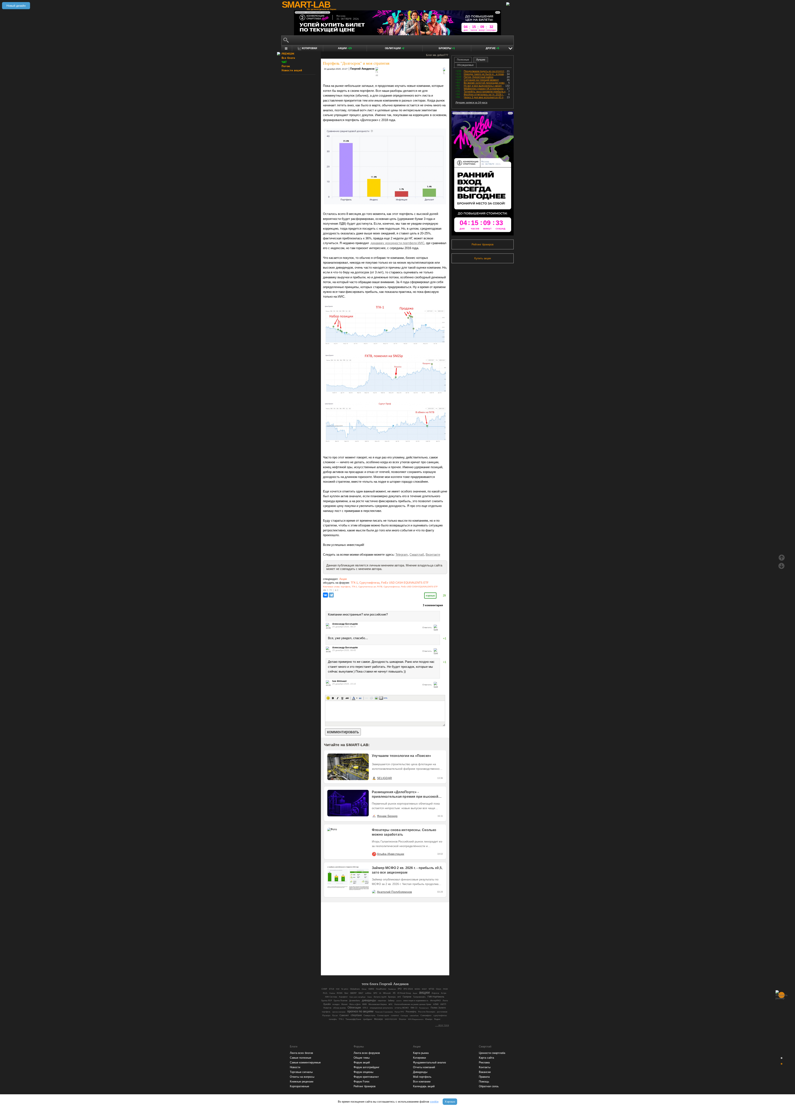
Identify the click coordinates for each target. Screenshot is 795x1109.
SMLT (360, 993)
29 (444, 595)
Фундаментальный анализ (429, 1062)
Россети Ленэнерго (426, 1012)
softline (368, 993)
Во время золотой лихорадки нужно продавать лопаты (486, 82)
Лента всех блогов (301, 1052)
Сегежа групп (383, 1015)
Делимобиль (354, 1001)
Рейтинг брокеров (483, 244)
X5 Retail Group (404, 993)
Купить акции (482, 258)
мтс (391, 1004)
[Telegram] (331, 595)
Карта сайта (486, 1057)
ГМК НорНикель (436, 996)
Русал (335, 1015)
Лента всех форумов (367, 1052)
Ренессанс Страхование (384, 1012)
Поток (286, 66)
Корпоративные (299, 1086)
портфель (346, 586)
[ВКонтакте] (325, 595)
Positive (332, 993)
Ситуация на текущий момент (481, 80)
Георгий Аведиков (362, 68)
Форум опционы (363, 1072)
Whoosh (387, 993)
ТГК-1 (354, 582)
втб (399, 997)
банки (369, 997)
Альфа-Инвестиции (390, 854)
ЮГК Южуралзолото (415, 1019)
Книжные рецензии (301, 1081)
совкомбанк (414, 1016)
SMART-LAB (306, 4)
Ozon (438, 989)
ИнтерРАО (435, 1000)
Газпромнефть (419, 997)
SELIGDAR (384, 778)
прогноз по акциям (360, 1011)
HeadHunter (381, 989)
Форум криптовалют (366, 1076)
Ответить (427, 627)
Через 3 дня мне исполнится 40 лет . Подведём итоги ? (485, 97)
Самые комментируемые (305, 1062)
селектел (395, 1015)
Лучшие (480, 59)
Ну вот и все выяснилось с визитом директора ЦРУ (484, 85)
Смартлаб (417, 554)
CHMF (324, 989)
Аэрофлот (343, 997)
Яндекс (437, 1019)
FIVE (338, 989)
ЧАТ (284, 62)
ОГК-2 (365, 1008)
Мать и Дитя (354, 1004)
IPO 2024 (408, 989)
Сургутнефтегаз (369, 582)
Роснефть (411, 1011)
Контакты (484, 1067)
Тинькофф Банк (353, 1019)
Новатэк (327, 1008)
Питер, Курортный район (478, 77)
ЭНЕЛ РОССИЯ (391, 1019)
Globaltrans (355, 989)
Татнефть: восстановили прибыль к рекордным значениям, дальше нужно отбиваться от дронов (486, 91)
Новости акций (292, 70)
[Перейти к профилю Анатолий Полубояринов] (374, 892)
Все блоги (288, 58)
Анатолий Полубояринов (394, 891)
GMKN (371, 989)
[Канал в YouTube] (406, 961)
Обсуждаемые (465, 65)
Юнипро (428, 1019)
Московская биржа (378, 1004)
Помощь (484, 1081)
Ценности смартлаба (492, 1052)
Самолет (344, 1015)
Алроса (435, 993)
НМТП (443, 1004)
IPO (400, 989)
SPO (375, 993)
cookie (434, 1101)
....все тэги (442, 1025)
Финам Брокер (387, 816)
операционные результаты (381, 1008)
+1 (444, 638)
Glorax (364, 989)
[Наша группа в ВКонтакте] (392, 961)
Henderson (392, 989)
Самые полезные (300, 1057)
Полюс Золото (438, 1007)
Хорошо (450, 1101)
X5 (394, 993)
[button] (328, 698)
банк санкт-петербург (357, 997)
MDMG (417, 989)
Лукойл (327, 1004)
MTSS (431, 989)
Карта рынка (421, 1052)
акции (424, 992)
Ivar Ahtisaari (339, 681)
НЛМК (435, 1004)
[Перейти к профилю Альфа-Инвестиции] (374, 854)
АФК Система (331, 997)
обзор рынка (339, 1008)
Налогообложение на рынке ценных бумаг (412, 1004)
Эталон (402, 1019)
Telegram (401, 554)
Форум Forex (362, 1081)
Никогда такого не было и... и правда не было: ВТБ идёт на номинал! (485, 74)
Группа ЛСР (326, 1001)
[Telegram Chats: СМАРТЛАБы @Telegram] (364, 961)
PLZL (325, 993)
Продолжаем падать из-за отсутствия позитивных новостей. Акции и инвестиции (485, 71)
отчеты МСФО (402, 1008)
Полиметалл (424, 1008)
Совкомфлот (425, 1015)
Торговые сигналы (301, 1072)
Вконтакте (433, 554)
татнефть (333, 1019)
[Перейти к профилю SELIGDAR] (374, 778)
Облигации (394, 48)
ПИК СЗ (414, 1008)
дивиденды (369, 1000)
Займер (391, 1001)
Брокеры (447, 48)
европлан (382, 1001)
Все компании (421, 1081)
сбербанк (356, 1015)
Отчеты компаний (424, 1067)
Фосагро (378, 1019)
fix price (344, 989)
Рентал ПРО (399, 1012)
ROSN (339, 993)
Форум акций (362, 1062)
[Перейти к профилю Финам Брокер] (374, 816)
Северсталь (369, 1015)
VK (380, 993)
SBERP (353, 993)
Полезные (463, 59)
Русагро (326, 1015)
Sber (346, 993)
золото (398, 1001)
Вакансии (485, 1072)
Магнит (344, 1004)
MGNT (424, 989)
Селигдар (404, 1015)
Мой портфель (422, 1076)
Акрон (415, 993)
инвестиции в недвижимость (415, 1001)
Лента (445, 1000)
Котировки (419, 1057)
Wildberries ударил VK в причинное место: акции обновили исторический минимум (485, 88)
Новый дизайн (16, 5)
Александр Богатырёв (345, 624)
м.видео (336, 1004)
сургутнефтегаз (440, 1015)
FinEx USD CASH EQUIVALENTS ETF (405, 582)
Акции (345, 48)
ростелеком (442, 1012)
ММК (364, 1004)
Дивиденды (420, 1072)
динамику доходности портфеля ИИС (397, 243)
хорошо (430, 595)
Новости (295, 1067)
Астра (443, 993)
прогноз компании (338, 1012)
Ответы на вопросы (302, 1076)
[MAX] (378, 961)
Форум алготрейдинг (366, 1067)
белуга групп (380, 997)
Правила (484, 1076)
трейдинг (367, 1019)
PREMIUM (288, 54)
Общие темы (362, 1057)
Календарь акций (424, 1086)
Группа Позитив (340, 1001)
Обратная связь (489, 1086)
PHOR (445, 989)
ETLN (331, 989)
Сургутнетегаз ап (367, 586)
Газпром (407, 996)
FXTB (379, 586)
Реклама (484, 1062)
